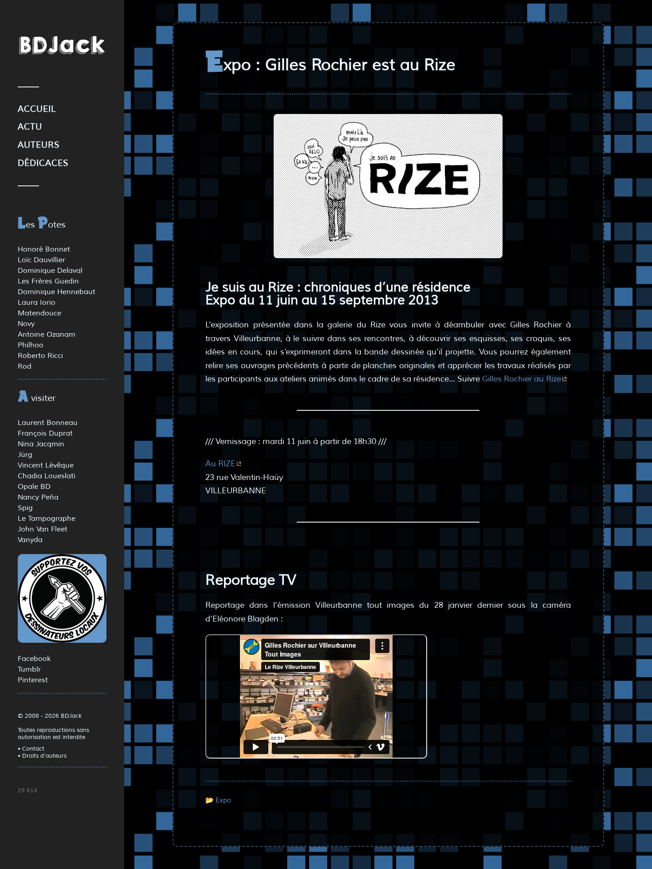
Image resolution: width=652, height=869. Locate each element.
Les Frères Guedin (48, 281)
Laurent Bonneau (48, 422)
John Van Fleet (42, 529)
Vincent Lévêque (46, 465)
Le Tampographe (46, 518)
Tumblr (29, 669)
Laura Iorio (36, 302)
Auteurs (39, 145)
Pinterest (33, 680)
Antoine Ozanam (46, 334)
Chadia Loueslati (46, 476)
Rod (24, 366)
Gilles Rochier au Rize (521, 379)
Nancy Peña (38, 497)
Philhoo (30, 345)
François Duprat (45, 433)
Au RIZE (220, 463)
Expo (223, 800)
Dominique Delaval (50, 270)
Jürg (25, 454)
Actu (30, 127)
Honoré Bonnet (44, 249)
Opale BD (34, 486)
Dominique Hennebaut (56, 291)
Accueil (37, 109)
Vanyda (30, 539)
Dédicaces (43, 163)
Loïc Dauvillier (41, 260)
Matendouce (39, 313)
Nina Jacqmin (41, 444)
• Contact (31, 748)
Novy (26, 323)
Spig (25, 507)
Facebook (34, 658)
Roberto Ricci (40, 355)
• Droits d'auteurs (42, 755)
